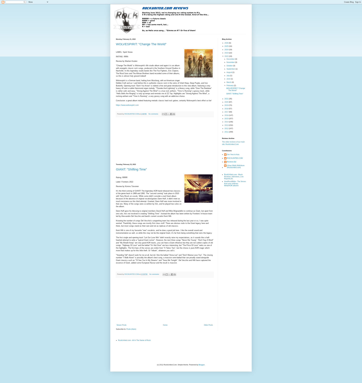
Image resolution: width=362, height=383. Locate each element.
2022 (227, 56)
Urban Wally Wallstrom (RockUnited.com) (235, 166)
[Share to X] (168, 114)
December (231, 59)
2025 (227, 46)
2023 (227, 53)
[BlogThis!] (165, 114)
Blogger (202, 365)
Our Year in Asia (233, 154)
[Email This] (163, 114)
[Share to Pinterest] (174, 114)
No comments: (153, 114)
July (228, 76)
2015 (227, 119)
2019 (227, 105)
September (231, 69)
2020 (227, 102)
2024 (227, 50)
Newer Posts (121, 325)
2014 (227, 122)
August (229, 72)
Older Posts (208, 325)
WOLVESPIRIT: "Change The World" (141, 44)
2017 (227, 112)
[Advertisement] (165, 140)
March (229, 82)
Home (165, 325)
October (230, 66)
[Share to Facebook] (171, 114)
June (229, 79)
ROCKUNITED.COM (235, 158)
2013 (227, 125)
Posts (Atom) (131, 329)
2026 (227, 43)
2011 (227, 132)
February (230, 85)
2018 (227, 109)
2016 (227, 115)
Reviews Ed (231, 162)
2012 (227, 128)
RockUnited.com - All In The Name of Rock (134, 340)
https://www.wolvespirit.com (127, 105)
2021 (227, 99)
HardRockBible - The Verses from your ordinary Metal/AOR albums (235, 183)
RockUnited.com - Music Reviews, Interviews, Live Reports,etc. (234, 177)
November (231, 62)
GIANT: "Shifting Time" (131, 169)
